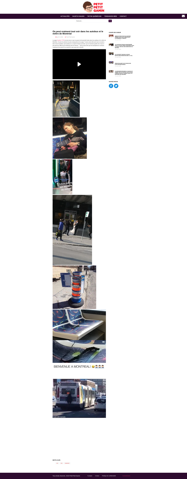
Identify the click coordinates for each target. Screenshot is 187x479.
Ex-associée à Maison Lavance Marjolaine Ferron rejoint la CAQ (123, 55)
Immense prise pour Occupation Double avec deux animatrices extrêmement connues (123, 37)
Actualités (64, 16)
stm (61, 463)
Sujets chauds (78, 16)
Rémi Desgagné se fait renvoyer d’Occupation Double (123, 64)
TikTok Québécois (94, 16)
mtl (57, 463)
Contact (123, 16)
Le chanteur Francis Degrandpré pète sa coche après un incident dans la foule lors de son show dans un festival (124, 46)
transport (67, 463)
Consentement (126, 475)
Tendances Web (110, 16)
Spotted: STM (60, 40)
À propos (90, 475)
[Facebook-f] (111, 86)
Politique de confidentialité (109, 475)
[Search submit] (110, 21)
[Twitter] (116, 86)
